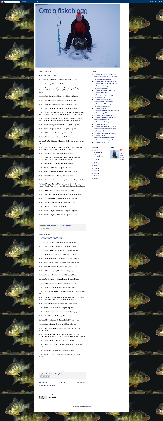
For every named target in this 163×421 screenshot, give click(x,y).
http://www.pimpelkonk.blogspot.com (105, 117)
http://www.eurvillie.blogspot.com (103, 86)
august (98, 153)
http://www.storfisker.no (100, 135)
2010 (95, 176)
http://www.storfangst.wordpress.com (105, 133)
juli (97, 160)
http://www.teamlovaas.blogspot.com (105, 140)
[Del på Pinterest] (49, 228)
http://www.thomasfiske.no (101, 142)
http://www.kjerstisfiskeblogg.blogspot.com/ (106, 110)
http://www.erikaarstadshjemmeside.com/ (106, 81)
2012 (95, 171)
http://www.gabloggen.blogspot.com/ (104, 90)
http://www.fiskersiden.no (101, 88)
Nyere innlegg (43, 382)
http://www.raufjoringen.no (101, 124)
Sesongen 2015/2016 (50, 238)
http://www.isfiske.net (100, 108)
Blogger (88, 406)
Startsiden (62, 382)
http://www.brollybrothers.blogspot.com (105, 77)
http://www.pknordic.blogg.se (102, 122)
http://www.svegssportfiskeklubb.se (104, 138)
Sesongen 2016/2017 (50, 75)
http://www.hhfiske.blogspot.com (103, 101)
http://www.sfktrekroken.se (101, 131)
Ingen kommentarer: (66, 225)
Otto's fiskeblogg (63, 10)
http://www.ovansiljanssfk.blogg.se (104, 115)
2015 (95, 163)
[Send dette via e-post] (41, 228)
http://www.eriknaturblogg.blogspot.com (105, 83)
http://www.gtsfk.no (99, 97)
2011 (95, 173)
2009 (95, 178)
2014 (95, 165)
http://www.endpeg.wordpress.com (104, 79)
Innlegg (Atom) (51, 385)
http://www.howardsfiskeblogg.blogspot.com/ (107, 104)
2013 (95, 168)
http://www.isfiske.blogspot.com (103, 106)
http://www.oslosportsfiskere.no (103, 113)
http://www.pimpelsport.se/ (101, 120)
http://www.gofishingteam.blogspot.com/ (105, 95)
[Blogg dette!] (43, 228)
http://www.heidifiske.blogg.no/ (103, 99)
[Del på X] (45, 228)
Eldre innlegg (81, 382)
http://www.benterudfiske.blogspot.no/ (105, 74)
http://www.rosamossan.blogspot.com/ (105, 126)
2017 (95, 150)
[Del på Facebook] (47, 228)
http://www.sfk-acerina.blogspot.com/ (105, 128)
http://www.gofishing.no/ (101, 92)
